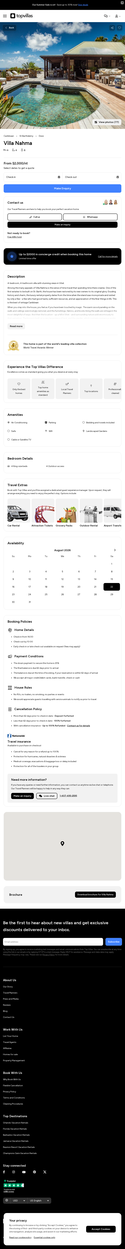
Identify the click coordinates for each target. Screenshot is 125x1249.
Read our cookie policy (20, 1237)
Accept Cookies (101, 1229)
